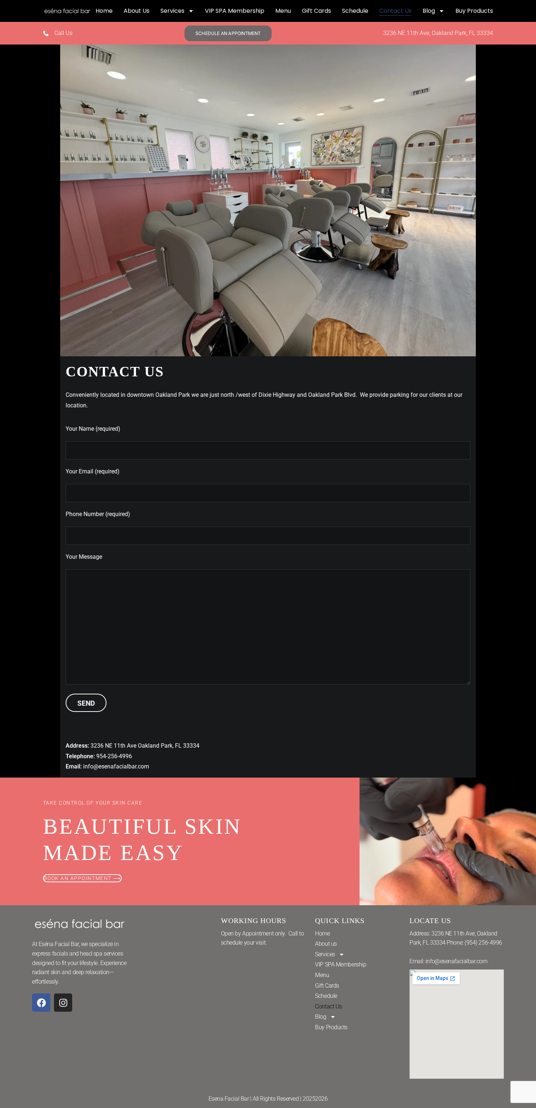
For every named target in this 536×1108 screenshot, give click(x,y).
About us (136, 11)
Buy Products (474, 11)
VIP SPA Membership (234, 11)
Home (104, 11)
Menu (283, 11)
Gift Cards (316, 11)
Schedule (355, 11)
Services (172, 11)
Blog (429, 11)
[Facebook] (41, 1002)
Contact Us (395, 11)
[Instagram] (63, 1002)
